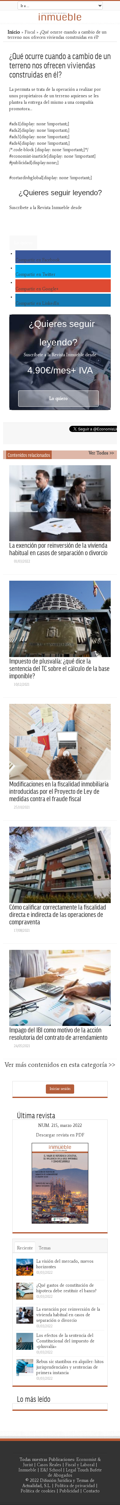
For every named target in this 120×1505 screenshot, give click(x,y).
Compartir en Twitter (35, 274)
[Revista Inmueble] (60, 16)
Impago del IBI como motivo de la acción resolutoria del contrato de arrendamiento (58, 1033)
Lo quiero (23, 242)
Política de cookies (38, 1491)
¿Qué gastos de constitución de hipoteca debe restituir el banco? (66, 1288)
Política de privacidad (75, 1485)
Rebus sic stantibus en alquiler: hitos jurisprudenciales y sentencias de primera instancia (70, 1367)
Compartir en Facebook (37, 260)
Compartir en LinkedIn (37, 303)
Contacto (91, 1491)
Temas (44, 1248)
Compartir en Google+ (36, 289)
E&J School (51, 1470)
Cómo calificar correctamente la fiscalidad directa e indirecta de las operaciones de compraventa (57, 914)
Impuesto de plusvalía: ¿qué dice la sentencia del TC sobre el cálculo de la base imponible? (59, 668)
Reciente (25, 1248)
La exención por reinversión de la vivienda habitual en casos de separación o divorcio (58, 548)
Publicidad (69, 1491)
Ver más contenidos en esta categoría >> (60, 1065)
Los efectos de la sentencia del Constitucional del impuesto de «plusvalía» (65, 1341)
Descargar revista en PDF (60, 1135)
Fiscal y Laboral (79, 1464)
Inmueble (27, 1470)
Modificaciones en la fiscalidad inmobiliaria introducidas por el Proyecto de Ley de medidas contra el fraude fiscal (59, 791)
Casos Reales (49, 1464)
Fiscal (30, 32)
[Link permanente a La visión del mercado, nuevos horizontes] (24, 1267)
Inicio (14, 32)
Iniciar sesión (60, 1089)
